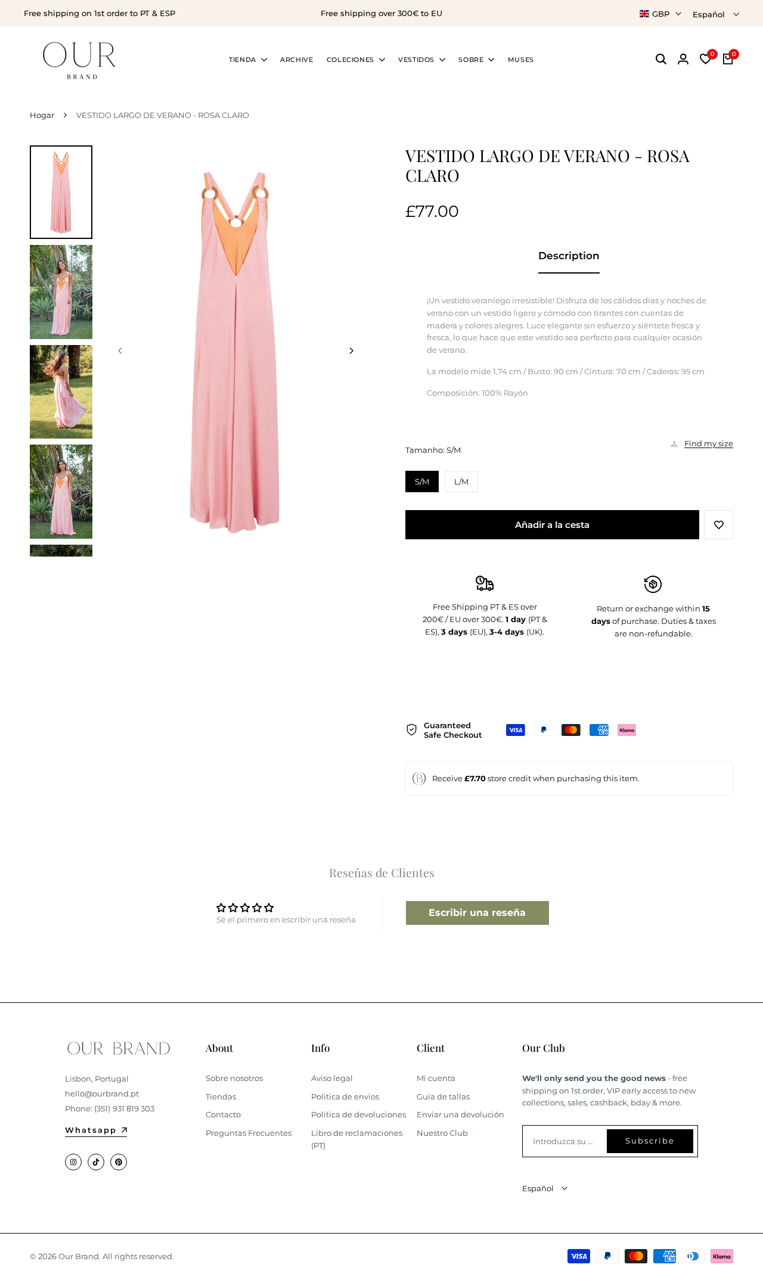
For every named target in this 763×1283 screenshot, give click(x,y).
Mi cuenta (436, 1078)
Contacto (223, 1114)
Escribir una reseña (477, 912)
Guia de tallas (443, 1096)
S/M (422, 481)
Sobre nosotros (234, 1078)
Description (569, 256)
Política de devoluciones (358, 1114)
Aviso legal (332, 1078)
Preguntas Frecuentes (248, 1133)
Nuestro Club (442, 1133)
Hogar (42, 115)
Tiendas (221, 1096)
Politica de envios (345, 1096)
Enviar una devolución (460, 1114)
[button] (718, 524)
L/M (461, 481)
